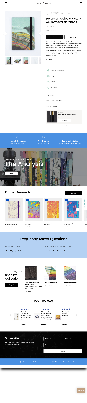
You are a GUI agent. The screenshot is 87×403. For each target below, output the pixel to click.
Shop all (11, 285)
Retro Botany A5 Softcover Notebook (52, 224)
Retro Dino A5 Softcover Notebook (32, 224)
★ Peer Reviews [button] (85, 203)
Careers (27, 384)
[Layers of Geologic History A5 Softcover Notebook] (9, 60)
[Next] (41, 33)
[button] (77, 3)
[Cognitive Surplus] (43, 3)
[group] (43, 212)
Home (47, 12)
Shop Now (73, 193)
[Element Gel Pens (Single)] (52, 116)
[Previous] (5, 33)
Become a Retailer (30, 381)
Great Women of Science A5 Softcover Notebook (13, 224)
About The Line (50, 95)
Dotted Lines (54, 12)
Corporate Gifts (30, 378)
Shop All (11, 173)
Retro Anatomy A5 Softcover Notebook (72, 224)
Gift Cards (44, 383)
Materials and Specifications (54, 100)
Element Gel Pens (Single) (67, 115)
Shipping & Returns (51, 106)
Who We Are (29, 376)
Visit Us (43, 388)
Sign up (63, 351)
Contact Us (44, 386)
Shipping (44, 376)
